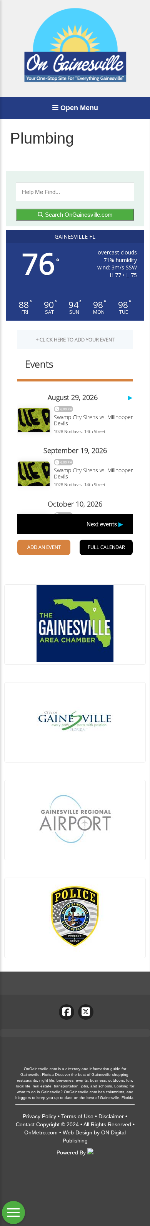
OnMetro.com (41, 1132)
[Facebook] (66, 1012)
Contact (25, 1124)
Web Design (77, 1132)
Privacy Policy (39, 1116)
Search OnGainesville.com (78, 214)
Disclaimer (111, 1116)
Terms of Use (77, 1116)
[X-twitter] (85, 1012)
